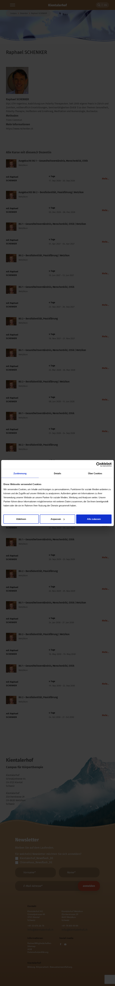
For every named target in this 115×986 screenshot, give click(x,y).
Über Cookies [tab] (95, 473)
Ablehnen (21, 519)
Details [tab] (57, 473)
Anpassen (56, 519)
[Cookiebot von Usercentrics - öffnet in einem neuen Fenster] (98, 464)
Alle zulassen (94, 519)
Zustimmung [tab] (20, 473)
